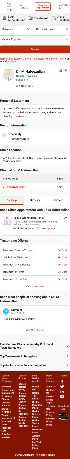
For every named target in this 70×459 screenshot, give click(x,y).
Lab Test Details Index (36, 445)
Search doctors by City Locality (22, 397)
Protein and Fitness (7, 398)
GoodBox (6, 437)
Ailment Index (36, 437)
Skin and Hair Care (6, 404)
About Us (51, 386)
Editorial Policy (50, 420)
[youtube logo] (62, 397)
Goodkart (6, 386)
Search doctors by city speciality (23, 421)
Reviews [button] (35, 200)
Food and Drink (6, 423)
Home (3, 58)
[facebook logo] (62, 383)
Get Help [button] (12, 200)
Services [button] (58, 200)
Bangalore (14, 58)
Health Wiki (35, 388)
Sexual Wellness (6, 410)
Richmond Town (55, 58)
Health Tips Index (35, 396)
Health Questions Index (37, 405)
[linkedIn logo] (62, 393)
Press (49, 425)
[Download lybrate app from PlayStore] (63, 415)
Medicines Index (37, 431)
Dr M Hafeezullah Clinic (14, 187)
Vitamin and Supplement (7, 391)
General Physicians (33, 58)
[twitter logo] (62, 388)
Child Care (6, 434)
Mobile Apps (49, 401)
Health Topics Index (35, 423)
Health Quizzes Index (36, 414)
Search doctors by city (22, 387)
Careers (50, 396)
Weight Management (8, 416)
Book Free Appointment (42, 6)
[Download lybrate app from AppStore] (63, 419)
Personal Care (6, 429)
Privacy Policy (50, 414)
